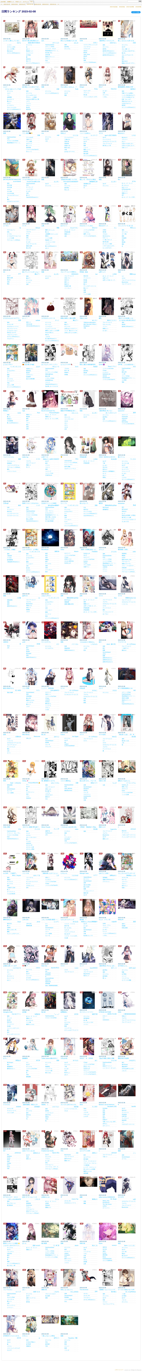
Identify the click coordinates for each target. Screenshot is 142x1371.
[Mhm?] (108, 75)
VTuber (105, 370)
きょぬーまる (125, 521)
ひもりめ (114, 1060)
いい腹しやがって (107, 239)
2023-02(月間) (130, 7)
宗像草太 (28, 1346)
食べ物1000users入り (51, 338)
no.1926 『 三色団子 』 (10, 873)
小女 (46, 141)
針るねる (75, 921)
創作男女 (66, 46)
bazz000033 (93, 968)
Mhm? (101, 87)
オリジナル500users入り (128, 479)
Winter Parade (45, 827)
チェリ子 (56, 829)
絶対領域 (28, 147)
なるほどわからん (126, 103)
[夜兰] (108, 626)
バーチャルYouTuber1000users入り (33, 149)
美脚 (85, 60)
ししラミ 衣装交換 (47, 688)
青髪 (46, 469)
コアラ (28, 101)
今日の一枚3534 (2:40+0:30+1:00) (108, 457)
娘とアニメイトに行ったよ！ (31, 272)
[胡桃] (12, 584)
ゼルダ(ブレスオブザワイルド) (14, 201)
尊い (27, 839)
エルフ (5, 87)
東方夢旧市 (10, 1205)
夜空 (46, 571)
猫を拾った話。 (126, 740)
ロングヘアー (125, 469)
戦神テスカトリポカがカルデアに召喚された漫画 (31, 503)
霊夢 (62, 596)
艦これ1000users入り (51, 246)
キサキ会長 (102, 734)
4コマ (65, 521)
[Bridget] (88, 75)
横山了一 (37, 274)
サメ (8, 372)
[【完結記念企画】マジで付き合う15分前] (69, 167)
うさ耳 (85, 648)
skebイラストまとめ (28, 1151)
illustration (48, 974)
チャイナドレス (107, 139)
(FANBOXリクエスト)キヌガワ (12, 1336)
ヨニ (115, 228)
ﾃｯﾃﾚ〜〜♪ (105, 238)
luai (96, 274)
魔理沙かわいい (11, 1068)
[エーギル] (12, 214)
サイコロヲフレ (46, 642)
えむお (66, 427)
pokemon (28, 843)
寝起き (123, 1253)
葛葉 (65, 833)
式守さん (105, 1123)
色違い (123, 887)
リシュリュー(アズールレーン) (129, 569)
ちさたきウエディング (67, 919)
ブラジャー (125, 139)
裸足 (123, 57)
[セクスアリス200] (88, 1139)
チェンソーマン (68, 464)
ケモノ (28, 796)
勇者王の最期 (125, 698)
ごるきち (56, 1291)
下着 (104, 463)
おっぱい (105, 90)
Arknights (124, 1114)
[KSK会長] (88, 676)
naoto (19, 413)
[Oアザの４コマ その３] (12, 1185)
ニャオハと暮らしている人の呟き (12, 40)
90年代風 (9, 187)
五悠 (104, 785)
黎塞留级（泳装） (123, 549)
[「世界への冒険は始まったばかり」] (88, 537)
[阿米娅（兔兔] (88, 260)
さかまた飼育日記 (69, 561)
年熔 (8, 507)
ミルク (28, 706)
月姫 (85, 328)
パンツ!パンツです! (50, 242)
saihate (38, 320)
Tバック (105, 931)
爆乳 (8, 469)
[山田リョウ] (108, 260)
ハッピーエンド (49, 1113)
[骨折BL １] (50, 1093)
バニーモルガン (8, 1289)
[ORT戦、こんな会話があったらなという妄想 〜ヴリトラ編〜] (127, 352)
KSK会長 (82, 688)
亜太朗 (134, 736)
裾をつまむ (48, 1072)
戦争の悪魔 (67, 466)
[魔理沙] (108, 491)
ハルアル (47, 793)
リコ (8, 95)
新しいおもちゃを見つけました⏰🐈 (127, 40)
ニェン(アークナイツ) (12, 513)
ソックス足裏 (10, 238)
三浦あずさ (67, 139)
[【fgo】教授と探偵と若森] (108, 1046)
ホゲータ (124, 879)
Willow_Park (106, 1200)
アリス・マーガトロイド (90, 1161)
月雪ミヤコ (67, 278)
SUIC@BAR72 (54, 690)
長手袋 (28, 1302)
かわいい (28, 105)
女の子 (123, 47)
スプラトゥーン (30, 792)
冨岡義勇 (105, 877)
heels (8, 1166)
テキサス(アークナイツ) (128, 1124)
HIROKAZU (74, 274)
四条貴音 (66, 143)
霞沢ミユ (66, 282)
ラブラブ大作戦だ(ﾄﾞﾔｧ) (128, 97)
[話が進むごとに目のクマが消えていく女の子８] (31, 75)
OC (4, 272)
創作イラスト (67, 1258)
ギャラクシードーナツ (86, 1012)
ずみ (19, 829)
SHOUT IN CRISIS (86, 1058)
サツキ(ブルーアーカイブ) (71, 694)
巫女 (85, 650)
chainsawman (68, 460)
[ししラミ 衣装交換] (50, 676)
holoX (123, 790)
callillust (124, 420)
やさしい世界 (10, 385)
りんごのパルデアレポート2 (126, 873)
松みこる (94, 1245)
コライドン (125, 881)
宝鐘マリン (29, 139)
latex (8, 1161)
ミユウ (38, 505)
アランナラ (48, 746)
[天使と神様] (12, 815)
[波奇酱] (31, 1000)
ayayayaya (121, 503)
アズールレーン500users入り (52, 1168)
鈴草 (27, 1340)
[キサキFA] (127, 1185)
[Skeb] (88, 1093)
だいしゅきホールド (31, 95)
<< (1, 4)
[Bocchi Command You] (50, 399)
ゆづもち (75, 1060)
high (8, 1168)
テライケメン (106, 881)
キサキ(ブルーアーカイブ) (109, 141)
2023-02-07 (22, 4)
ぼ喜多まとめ (45, 1197)
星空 (46, 555)
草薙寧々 (66, 372)
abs (46, 971)
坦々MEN (18, 690)
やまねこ (94, 690)
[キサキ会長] (108, 723)
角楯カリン (105, 328)
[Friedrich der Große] (50, 1139)
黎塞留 (123, 555)
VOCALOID (29, 324)
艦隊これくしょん (50, 230)
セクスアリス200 (85, 1151)
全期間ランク (10, 1)
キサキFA (121, 1197)
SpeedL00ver (55, 967)
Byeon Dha (55, 1153)
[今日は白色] (69, 1046)
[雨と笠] (50, 723)
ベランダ (66, 1350)
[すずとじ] (31, 1324)
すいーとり (48, 324)
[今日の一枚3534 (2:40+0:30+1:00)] (108, 445)
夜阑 (104, 655)
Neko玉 (114, 736)
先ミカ (28, 467)
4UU (134, 366)
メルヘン (47, 467)
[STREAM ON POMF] (108, 1000)
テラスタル (6, 1104)
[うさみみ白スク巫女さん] (88, 630)
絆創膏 (85, 1261)
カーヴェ (124, 1158)
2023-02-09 (38, 4)
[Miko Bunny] (31, 723)
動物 (8, 374)
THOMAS (94, 551)
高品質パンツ (29, 51)
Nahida (85, 790)
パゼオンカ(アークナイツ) (128, 835)
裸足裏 (123, 242)
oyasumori (121, 410)
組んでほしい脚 (11, 1265)
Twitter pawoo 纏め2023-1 (49, 1058)
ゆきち (19, 43)
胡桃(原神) (9, 600)
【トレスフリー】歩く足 (125, 225)
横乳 (27, 418)
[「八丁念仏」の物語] (12, 537)
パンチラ (47, 244)
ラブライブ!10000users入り (90, 62)
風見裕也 (28, 370)
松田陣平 (28, 376)
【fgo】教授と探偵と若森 (106, 1058)
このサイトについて (119, 1369)
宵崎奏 (66, 374)
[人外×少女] (31, 905)
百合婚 (66, 938)
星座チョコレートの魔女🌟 (11, 1243)
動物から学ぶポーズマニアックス (129, 63)
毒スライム (121, 457)
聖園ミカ (28, 465)
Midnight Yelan (84, 873)
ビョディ (56, 921)
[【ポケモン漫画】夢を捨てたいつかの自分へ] (31, 815)
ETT (19, 274)
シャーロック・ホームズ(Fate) (110, 1068)
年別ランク (18, 1)
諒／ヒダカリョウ (111, 413)
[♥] (127, 1090)
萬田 (19, 459)
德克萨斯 (124, 1120)
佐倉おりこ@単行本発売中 (51, 459)
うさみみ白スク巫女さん (87, 642)
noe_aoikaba (74, 1291)
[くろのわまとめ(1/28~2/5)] (69, 815)
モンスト (28, 883)
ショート (86, 147)
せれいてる (36, 875)
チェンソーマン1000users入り (71, 462)
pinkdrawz (18, 1153)
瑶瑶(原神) (9, 785)
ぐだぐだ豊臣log (66, 781)
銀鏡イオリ (67, 1160)
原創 (46, 565)
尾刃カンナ (86, 975)
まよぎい (56, 181)
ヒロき (134, 135)
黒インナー (29, 145)
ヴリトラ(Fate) (126, 376)
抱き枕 (28, 107)
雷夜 (38, 135)
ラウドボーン (87, 1297)
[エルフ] (12, 75)
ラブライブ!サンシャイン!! (90, 44)
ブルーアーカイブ (107, 143)
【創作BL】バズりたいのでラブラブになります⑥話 (108, 40)
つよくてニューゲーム (108, 1304)
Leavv (76, 968)
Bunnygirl (28, 653)
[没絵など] (69, 121)
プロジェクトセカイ (50, 1293)
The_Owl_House (107, 1204)
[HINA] (127, 1000)
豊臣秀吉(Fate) (68, 790)
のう (58, 644)
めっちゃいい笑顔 (107, 243)
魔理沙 (101, 503)
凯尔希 (9, 1020)
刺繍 (8, 1261)
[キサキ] (108, 121)
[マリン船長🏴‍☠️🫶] (31, 121)
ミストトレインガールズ (13, 1348)
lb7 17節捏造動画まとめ (125, 688)
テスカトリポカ (30, 513)
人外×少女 (25, 919)
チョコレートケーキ (50, 328)
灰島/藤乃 (37, 1106)
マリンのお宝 (29, 137)
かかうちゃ (55, 1106)
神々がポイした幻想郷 (89, 1169)
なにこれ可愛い (11, 49)
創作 (46, 463)
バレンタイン (10, 1251)
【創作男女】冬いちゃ (105, 410)
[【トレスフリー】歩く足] (127, 214)
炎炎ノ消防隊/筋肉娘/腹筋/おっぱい (52, 985)
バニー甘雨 (25, 688)
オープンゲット (11, 891)
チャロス (37, 829)
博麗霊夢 (66, 602)
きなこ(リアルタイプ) (127, 55)
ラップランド (125, 1118)
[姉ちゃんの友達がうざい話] (69, 29)
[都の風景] (50, 1230)
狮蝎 (8, 931)
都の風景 (44, 1243)
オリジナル (29, 45)
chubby (9, 1163)
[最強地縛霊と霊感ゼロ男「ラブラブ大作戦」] (127, 75)
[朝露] (69, 1320)
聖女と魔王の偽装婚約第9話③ (88, 364)
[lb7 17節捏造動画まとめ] (127, 674)
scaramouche (87, 796)
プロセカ (105, 234)
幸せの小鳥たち (49, 332)
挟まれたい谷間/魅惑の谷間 (110, 471)
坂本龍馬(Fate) (49, 380)
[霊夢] (69, 584)
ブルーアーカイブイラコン (129, 280)
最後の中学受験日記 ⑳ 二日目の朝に (69, 410)
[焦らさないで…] (88, 491)
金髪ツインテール (30, 1298)
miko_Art (28, 738)
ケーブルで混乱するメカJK (126, 1289)
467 (4, 1151)
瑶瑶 (4, 781)
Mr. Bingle (114, 1199)
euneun (114, 1245)
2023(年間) (138, 7)
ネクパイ (28, 240)
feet (8, 1154)
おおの (38, 366)
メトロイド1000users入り (109, 933)
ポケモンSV (10, 324)
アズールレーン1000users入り (14, 240)
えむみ (66, 421)
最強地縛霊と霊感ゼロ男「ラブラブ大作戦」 (127, 87)
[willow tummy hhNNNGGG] (108, 1184)
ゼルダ (9, 189)
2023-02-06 (14, 4)
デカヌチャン (10, 338)
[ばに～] (31, 1278)
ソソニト (47, 62)
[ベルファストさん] (12, 445)
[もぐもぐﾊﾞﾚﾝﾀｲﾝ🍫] (69, 350)
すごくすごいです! (88, 1022)
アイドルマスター (69, 137)
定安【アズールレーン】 (29, 1197)
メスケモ (86, 1112)
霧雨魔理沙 (105, 509)
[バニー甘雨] (31, 676)
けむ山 (115, 690)
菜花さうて (94, 783)
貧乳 (27, 1070)
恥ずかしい (67, 1072)
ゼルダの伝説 (10, 193)
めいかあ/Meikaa (130, 1291)
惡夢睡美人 (64, 1012)
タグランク (26, 1)
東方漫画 (86, 1159)
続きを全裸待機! (30, 378)
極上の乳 (28, 248)
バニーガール (87, 46)
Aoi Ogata (75, 736)
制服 (123, 972)
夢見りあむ (67, 147)
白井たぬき (132, 968)
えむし (66, 425)
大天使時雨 (10, 421)
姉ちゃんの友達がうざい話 (69, 40)
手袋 (27, 1074)
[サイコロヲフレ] (50, 630)
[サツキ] (31, 214)
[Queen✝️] (108, 352)
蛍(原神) (66, 1297)
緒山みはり (121, 133)
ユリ (123, 1122)
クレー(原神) (10, 792)
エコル (38, 459)
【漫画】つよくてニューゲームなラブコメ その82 (108, 1289)
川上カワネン (74, 228)
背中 (27, 420)
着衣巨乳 (28, 59)
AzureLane (29, 1205)
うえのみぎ (75, 875)
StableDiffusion (88, 877)
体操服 (28, 609)
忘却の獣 (47, 54)
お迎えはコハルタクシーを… (71, 328)
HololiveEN (125, 416)
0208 (81, 40)
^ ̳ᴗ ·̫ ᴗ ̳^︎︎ (56, 1014)
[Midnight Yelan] (88, 861)
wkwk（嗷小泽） (112, 644)
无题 (119, 272)
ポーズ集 (124, 234)
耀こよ (104, 978)
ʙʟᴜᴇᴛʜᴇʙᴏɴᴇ (17, 181)
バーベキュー (67, 288)
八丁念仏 (9, 557)
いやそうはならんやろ (108, 246)
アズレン (28, 1207)
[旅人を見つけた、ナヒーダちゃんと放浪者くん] (88, 769)
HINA (119, 1012)
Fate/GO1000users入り (32, 197)
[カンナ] (88, 954)
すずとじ (25, 1336)
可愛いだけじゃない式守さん (110, 1121)
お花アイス (44, 457)
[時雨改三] (12, 399)
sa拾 (134, 1199)
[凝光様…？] (88, 908)
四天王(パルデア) (11, 332)
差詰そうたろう (112, 320)
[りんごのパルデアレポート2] (127, 861)
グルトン (124, 883)
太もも (85, 1259)
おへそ (104, 473)
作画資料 (124, 238)
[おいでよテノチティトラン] (50, 352)
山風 (42, 225)
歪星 (134, 921)
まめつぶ (56, 736)
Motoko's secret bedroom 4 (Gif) (108, 1104)
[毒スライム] (127, 441)
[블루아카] (31, 582)
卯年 (27, 887)
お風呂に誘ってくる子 (10, 966)
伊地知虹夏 (67, 232)
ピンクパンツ (29, 53)
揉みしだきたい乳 (11, 929)
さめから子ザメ (46, 596)
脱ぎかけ (105, 469)
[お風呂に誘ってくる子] (12, 954)
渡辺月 (85, 56)
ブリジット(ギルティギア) (90, 97)
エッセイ (28, 282)
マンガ (28, 833)
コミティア (48, 471)
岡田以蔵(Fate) (49, 374)
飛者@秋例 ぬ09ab (111, 505)
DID (104, 1116)
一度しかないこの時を (48, 1336)
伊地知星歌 (86, 610)
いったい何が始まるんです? (129, 95)
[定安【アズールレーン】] (31, 1185)
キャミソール (10, 978)
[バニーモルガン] (12, 1278)
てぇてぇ (28, 103)
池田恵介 (133, 89)
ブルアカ (28, 231)
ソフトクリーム (68, 523)
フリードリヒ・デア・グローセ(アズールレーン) (52, 1166)
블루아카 (25, 596)
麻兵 (19, 505)
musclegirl (48, 973)
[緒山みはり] (127, 121)
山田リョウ (102, 272)
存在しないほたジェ (67, 1289)
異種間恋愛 (29, 925)
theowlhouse (106, 1202)
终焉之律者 (125, 927)
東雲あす (18, 1060)
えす (58, 875)
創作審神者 (10, 559)
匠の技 (28, 568)
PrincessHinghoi (54, 412)
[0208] (88, 24)
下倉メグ (105, 1156)
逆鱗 (62, 1243)
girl (65, 742)
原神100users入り (107, 657)
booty (8, 1159)
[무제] (69, 1139)
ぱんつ (28, 49)
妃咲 (4, 734)
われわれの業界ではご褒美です (33, 99)
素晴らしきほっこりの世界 (52, 330)
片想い (47, 1119)
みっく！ (25, 318)
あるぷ (95, 42)
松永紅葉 (114, 459)
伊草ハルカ (48, 789)
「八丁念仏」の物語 (9, 549)
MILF (104, 1118)
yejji (58, 135)
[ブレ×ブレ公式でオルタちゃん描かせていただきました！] (69, 1093)
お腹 (85, 1263)
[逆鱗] (69, 1231)
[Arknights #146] (12, 1000)
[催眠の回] (50, 1278)
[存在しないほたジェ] (69, 1278)
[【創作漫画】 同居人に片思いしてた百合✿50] (31, 1093)
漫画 (65, 44)
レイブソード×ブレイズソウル (71, 1108)
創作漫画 (105, 976)
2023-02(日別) (113, 7)
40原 (134, 43)
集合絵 (85, 52)
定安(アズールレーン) (31, 1211)
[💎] (69, 1185)
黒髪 (65, 95)
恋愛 (104, 419)
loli (27, 788)
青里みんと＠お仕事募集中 (89, 921)
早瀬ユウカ (29, 605)
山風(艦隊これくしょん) (51, 234)
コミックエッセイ (69, 419)
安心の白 (105, 467)
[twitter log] (31, 445)
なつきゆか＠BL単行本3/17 (127, 320)
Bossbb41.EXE (112, 1106)
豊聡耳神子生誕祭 (123, 1058)
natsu (76, 829)
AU (20, 135)
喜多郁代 (47, 1205)
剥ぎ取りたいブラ (88, 935)
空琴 (96, 1291)
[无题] (127, 260)
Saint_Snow (87, 54)
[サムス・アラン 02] (108, 906)
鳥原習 (95, 366)
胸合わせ (124, 650)
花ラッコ (114, 968)
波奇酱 (24, 1012)
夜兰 (27, 647)
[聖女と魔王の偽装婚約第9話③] (88, 352)
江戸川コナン (29, 374)
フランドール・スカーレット (90, 1163)
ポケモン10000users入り (13, 53)
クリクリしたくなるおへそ (129, 519)
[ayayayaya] (127, 491)
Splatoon (28, 798)
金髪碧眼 (9, 97)
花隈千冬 (47, 831)
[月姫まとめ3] (88, 306)
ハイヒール (125, 604)
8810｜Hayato (16, 875)
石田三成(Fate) (68, 788)
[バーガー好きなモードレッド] (31, 167)
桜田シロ (28, 1158)
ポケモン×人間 (30, 847)
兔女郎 (85, 282)
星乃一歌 (66, 370)
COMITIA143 (48, 475)
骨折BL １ (44, 1104)
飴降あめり (113, 875)
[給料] (88, 584)
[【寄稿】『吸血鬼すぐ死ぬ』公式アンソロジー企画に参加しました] (88, 812)
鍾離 (81, 1197)
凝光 (85, 927)
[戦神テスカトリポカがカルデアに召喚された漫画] (31, 491)
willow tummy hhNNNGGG (107, 1197)
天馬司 (104, 230)
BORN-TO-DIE (112, 1014)
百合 (85, 507)
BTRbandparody (126, 189)
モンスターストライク (32, 881)
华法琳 (9, 1026)
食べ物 (85, 1020)
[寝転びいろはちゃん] (127, 766)
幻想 (46, 567)
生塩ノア (28, 607)
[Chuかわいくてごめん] (88, 214)
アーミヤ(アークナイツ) (90, 286)
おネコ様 (124, 1251)
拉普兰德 (124, 1116)
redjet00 (114, 921)
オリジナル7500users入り (33, 63)
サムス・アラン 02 (104, 919)
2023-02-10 (45, 4)
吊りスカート (10, 976)
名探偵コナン (29, 368)
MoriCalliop (125, 422)
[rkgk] (31, 399)
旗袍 (85, 702)
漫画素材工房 (93, 181)
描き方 (85, 185)
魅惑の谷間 (29, 246)
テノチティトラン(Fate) (51, 372)
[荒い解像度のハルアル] (50, 769)
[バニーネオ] (31, 861)
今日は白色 (64, 1058)
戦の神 (43, 1012)
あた (96, 1060)
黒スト (85, 58)
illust (65, 1256)
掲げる (47, 334)
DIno (76, 459)
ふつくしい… (10, 1307)
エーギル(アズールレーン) (14, 236)
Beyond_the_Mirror (108, 565)
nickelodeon (106, 1020)
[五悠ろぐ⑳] (108, 769)
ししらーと (48, 705)
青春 (104, 1300)
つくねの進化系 (11, 893)
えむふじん (75, 413)
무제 (62, 1151)
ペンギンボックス (15, 366)
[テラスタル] (12, 1093)
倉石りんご (125, 885)
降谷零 (28, 372)
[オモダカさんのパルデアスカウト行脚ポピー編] (12, 306)
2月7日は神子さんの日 (128, 1068)
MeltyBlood (86, 326)
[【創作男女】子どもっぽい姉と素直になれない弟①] (108, 954)
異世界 (85, 372)
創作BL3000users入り (108, 51)
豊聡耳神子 (125, 1066)
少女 (8, 647)
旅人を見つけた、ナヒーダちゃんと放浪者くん (88, 781)
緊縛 (104, 1112)
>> (58, 4)
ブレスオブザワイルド (13, 195)
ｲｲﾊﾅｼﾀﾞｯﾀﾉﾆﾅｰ (49, 795)
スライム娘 (125, 467)
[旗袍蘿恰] (31, 1044)
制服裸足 (47, 1066)
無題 (42, 87)
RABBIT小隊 (67, 286)
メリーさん (75, 644)
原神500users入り (107, 659)
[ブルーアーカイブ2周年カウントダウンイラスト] (69, 256)
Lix (39, 598)
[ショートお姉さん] (88, 121)
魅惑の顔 (86, 893)
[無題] (50, 75)
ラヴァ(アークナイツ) (12, 515)
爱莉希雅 (105, 1255)
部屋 (65, 1348)
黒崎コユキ (102, 827)
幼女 (27, 794)
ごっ (134, 1153)
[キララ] (88, 723)
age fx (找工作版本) (111, 135)
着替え (104, 477)
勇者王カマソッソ (50, 56)
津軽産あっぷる (131, 875)
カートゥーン (106, 1208)
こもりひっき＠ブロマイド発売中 (12, 1245)
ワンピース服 (48, 1070)
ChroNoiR (67, 839)
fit (45, 976)
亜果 (134, 412)
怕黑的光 (37, 1014)
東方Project (106, 507)
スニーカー (29, 975)
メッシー (105, 326)
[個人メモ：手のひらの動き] (88, 167)
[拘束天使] (88, 1231)
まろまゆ (28, 977)
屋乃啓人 (114, 1291)
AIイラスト (86, 879)
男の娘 (85, 94)
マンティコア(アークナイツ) (14, 933)
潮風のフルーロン (126, 563)
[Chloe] (69, 537)
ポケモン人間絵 (30, 849)
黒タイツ (86, 288)
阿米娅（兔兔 (84, 272)
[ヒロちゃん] (69, 861)
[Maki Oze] (50, 954)
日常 (8, 376)
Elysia (100, 1243)
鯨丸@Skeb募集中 (53, 505)
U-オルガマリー (49, 513)
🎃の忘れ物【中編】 (28, 364)
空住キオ (94, 228)
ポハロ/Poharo (131, 644)
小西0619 (18, 736)
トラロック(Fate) (49, 378)
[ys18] (31, 630)
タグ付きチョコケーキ (48, 318)
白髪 (65, 1018)
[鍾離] (88, 1181)
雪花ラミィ (48, 694)
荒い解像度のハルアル (48, 781)
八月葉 (19, 598)
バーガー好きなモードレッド (31, 179)
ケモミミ (47, 707)
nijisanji (105, 376)
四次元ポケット (103, 225)
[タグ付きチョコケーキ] (50, 306)
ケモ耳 (47, 709)
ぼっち (24, 1243)
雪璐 (58, 228)
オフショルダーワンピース (71, 1030)
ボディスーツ (106, 1125)
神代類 (104, 232)
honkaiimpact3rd (107, 1258)
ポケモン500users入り (89, 1299)
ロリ (123, 276)
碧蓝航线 (9, 463)
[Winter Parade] (50, 811)
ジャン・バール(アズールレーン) (129, 565)
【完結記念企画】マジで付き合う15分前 (69, 179)
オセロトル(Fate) (49, 1253)
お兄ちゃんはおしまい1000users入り (129, 145)
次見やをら (113, 43)
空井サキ (66, 280)
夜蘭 (104, 650)
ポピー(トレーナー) (12, 328)
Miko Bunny (25, 734)
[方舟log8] (12, 488)
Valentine (9, 1253)
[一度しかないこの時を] (50, 1319)
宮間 (19, 320)
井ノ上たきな (67, 927)
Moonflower (45, 549)
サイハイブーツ (11, 1305)
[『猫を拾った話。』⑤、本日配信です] (127, 723)
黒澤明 (123, 105)
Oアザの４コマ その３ (10, 1197)
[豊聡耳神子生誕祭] (127, 1046)
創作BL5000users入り (108, 55)
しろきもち (94, 644)
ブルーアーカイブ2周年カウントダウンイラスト (69, 272)
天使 (65, 841)
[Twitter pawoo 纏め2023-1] (50, 1046)
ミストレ (9, 1346)
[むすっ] (12, 1046)
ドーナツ (86, 1024)
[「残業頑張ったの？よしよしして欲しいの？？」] (50, 861)
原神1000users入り (12, 606)
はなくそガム (55, 783)
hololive (86, 561)
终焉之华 (120, 919)
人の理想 (124, 380)
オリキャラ (10, 881)
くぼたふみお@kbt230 (14, 1199)
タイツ (9, 753)
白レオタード (10, 99)
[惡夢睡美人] (69, 1000)
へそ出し (105, 97)
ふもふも (124, 1070)
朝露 (62, 1336)
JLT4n (134, 181)
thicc (8, 1165)
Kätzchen (114, 89)
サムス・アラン (107, 925)
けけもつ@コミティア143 (13, 89)
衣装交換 (124, 567)
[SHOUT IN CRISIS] (88, 1046)
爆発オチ (47, 797)
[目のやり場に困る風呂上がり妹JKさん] (31, 29)
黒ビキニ (9, 101)
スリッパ (66, 1346)
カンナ (82, 966)
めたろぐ (94, 320)
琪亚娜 (123, 925)
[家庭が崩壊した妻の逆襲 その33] (69, 306)
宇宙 (46, 1346)
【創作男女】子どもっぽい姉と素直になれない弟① (108, 966)
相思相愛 (86, 1173)
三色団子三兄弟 (11, 887)
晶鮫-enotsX (36, 1245)
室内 (65, 1344)
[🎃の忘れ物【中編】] (31, 352)
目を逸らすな (48, 52)
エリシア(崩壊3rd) (107, 1260)
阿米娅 (85, 280)
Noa (115, 598)
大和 (19, 551)
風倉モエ (66, 284)
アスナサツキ (122, 642)
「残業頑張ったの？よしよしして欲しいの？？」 (50, 873)
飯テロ (28, 195)
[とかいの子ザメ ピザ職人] (31, 537)
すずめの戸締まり (30, 1342)
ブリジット (86, 92)
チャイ (57, 320)
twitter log (25, 457)
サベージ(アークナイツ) (13, 1034)
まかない (28, 570)
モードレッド (29, 187)
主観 (85, 800)
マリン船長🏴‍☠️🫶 (27, 133)
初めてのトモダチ (50, 519)
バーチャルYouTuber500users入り (52, 885)
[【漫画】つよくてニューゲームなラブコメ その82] (108, 1278)
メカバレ (124, 1300)
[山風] (50, 214)
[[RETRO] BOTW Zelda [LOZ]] (12, 167)
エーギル (6, 225)
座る (8, 1257)
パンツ (28, 422)
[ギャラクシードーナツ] (88, 1000)
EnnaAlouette (106, 377)
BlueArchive (125, 282)
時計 (123, 59)
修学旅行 (47, 1344)
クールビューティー (89, 891)
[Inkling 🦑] (31, 769)
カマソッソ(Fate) (49, 46)
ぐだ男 (123, 374)
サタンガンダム (107, 324)
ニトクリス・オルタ (50, 48)
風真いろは (125, 786)
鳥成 (134, 505)
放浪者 (47, 742)
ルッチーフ (94, 135)
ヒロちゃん (64, 873)
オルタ (66, 1110)
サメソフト (64, 503)
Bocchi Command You (48, 410)
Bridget (82, 87)
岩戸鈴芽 (28, 1344)
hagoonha (113, 829)
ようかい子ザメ (8, 364)
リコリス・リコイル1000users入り (71, 936)
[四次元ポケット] (108, 214)
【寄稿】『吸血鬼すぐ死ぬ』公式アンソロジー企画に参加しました (88, 827)
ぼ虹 (65, 236)
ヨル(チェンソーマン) (70, 468)
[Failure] (69, 723)
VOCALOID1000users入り (33, 326)
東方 (123, 507)
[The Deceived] (88, 1275)
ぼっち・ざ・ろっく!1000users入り (129, 197)
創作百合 (86, 509)
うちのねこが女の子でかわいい (129, 51)
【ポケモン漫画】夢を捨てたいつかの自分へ (31, 827)
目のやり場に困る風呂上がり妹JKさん (31, 40)
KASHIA (18, 1106)
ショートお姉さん (85, 133)
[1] (127, 815)
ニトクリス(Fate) (107, 561)
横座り (47, 236)
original (66, 744)
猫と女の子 (125, 1255)
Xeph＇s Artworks (15, 783)
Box (119, 179)
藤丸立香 (47, 376)
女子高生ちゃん (122, 966)
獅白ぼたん (48, 703)
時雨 (8, 414)
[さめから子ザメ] (50, 584)
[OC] (12, 260)
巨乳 (85, 143)
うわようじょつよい (12, 334)
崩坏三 (123, 923)
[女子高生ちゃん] (127, 954)
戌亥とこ (47, 877)
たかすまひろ (17, 968)
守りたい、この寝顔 (31, 97)
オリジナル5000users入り (14, 109)
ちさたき (66, 930)
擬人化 (123, 53)
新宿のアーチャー (107, 1066)
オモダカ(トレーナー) (12, 326)
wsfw (134, 551)
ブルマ (28, 611)
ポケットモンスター (31, 837)
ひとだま (75, 135)
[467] (12, 1139)
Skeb (8, 646)
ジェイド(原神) (68, 1299)
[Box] (127, 167)
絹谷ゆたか (36, 1153)
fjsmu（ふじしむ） (130, 1245)
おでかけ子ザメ (11, 370)
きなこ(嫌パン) (126, 49)
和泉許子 (105, 1119)
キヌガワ (9, 1350)
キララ (82, 734)
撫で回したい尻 (107, 145)
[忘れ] (50, 24)
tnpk (96, 598)
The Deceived (84, 1289)
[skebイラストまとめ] (31, 1138)
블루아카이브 (67, 1158)
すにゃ (57, 1199)
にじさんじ (86, 232)
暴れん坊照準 (29, 519)
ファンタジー (10, 381)
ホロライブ (29, 143)
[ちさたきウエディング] (69, 908)
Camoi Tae (75, 1199)
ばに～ (24, 1289)
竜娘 (123, 382)
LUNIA (115, 274)
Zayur (19, 921)
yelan (27, 649)
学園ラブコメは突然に (127, 93)
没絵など (63, 133)
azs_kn (76, 43)
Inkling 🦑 (25, 781)
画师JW (57, 551)
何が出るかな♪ (106, 236)
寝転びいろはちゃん (124, 781)
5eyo (38, 412)
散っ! (8, 889)
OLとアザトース (11, 1203)
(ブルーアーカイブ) (31, 244)
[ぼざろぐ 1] (69, 214)
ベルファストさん (8, 457)
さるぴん (37, 89)
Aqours (85, 50)
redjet (104, 923)
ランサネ (133, 459)
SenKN (133, 1106)
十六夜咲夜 (86, 1165)
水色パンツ (125, 147)
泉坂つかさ (36, 1291)
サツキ (24, 225)
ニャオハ (9, 45)
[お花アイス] (50, 445)
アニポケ (28, 841)
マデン (38, 690)
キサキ (101, 133)
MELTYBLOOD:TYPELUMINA (90, 324)
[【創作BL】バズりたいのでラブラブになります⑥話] (108, 29)
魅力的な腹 (105, 241)
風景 (46, 553)
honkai (104, 1253)
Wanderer (86, 788)
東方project (125, 509)
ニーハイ (124, 976)
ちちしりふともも (11, 107)
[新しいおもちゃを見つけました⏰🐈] (127, 29)
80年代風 (9, 185)
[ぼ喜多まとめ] (50, 1185)
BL (46, 1121)
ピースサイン (10, 105)
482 (134, 690)
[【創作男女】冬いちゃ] (108, 398)
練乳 (100, 318)
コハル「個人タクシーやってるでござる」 (71, 330)
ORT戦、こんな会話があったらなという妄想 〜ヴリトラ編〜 (127, 364)
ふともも (124, 477)
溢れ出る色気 (87, 885)
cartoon (105, 1206)
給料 (81, 596)
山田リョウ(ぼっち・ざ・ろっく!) (110, 280)
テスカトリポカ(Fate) (12, 140)
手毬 (8, 383)
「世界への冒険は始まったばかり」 (88, 549)
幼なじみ (66, 189)
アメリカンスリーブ (108, 612)
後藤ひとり (125, 193)
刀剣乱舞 (9, 555)
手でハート (29, 151)
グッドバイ (125, 191)
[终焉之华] (127, 904)
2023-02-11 (53, 4)
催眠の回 (44, 1289)
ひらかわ (114, 551)
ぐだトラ (47, 382)
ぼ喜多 (47, 1203)
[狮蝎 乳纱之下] (12, 908)
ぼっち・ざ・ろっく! (127, 183)
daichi (76, 1245)
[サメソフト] (69, 491)
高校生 (47, 1117)
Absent (76, 551)
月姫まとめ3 (83, 318)
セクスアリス (87, 1157)
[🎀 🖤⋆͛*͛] (31, 954)
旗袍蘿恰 (25, 1058)
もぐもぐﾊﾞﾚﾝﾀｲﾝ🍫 (66, 364)
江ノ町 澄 (56, 1245)
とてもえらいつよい (12, 330)
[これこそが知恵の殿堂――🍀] (50, 904)
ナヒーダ (47, 744)
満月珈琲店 (86, 1018)
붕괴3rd (105, 1249)
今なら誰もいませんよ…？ (69, 87)
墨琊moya (133, 274)
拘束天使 (82, 1243)
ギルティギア (87, 90)
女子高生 (28, 55)
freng (95, 89)
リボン (85, 1253)
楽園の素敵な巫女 (69, 604)
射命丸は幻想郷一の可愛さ (129, 515)
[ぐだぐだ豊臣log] (69, 766)
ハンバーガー (29, 189)
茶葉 (96, 505)
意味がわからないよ (127, 101)
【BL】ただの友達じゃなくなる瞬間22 (127, 318)
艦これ (47, 232)
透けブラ (28, 61)
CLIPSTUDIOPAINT (69, 745)
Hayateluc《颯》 (73, 1338)
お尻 (123, 475)
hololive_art (67, 563)
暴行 (8, 1030)
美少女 (9, 280)
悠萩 (58, 1060)
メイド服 (28, 1022)
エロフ (9, 103)
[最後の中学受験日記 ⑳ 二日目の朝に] (69, 399)
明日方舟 (86, 276)
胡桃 (4, 596)
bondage (105, 1108)
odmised (133, 829)
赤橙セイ (94, 1153)
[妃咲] (12, 723)
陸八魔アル (48, 791)
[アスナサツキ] (127, 630)
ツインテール (125, 978)
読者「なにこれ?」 (127, 99)
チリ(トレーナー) (11, 1110)
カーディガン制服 (126, 980)
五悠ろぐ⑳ (102, 781)
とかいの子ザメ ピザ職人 (30, 549)
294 (77, 1153)
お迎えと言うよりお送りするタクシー (71, 332)
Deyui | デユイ (112, 366)
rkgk (23, 410)
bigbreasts (48, 981)
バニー (28, 879)
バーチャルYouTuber (89, 230)
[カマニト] (108, 537)
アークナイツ (87, 278)
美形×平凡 (48, 1115)
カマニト (47, 58)
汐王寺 (76, 1014)
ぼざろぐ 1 (64, 225)
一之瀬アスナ (125, 648)
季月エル (133, 228)
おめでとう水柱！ (104, 873)
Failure (63, 734)
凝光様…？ (83, 919)
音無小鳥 (66, 141)
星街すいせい (87, 1066)
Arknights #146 (7, 1012)
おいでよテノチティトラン (49, 364)
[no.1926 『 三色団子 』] (12, 861)
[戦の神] (50, 1000)
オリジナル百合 (88, 511)
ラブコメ (105, 1302)
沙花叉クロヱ (67, 559)
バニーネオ (25, 873)
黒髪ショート (87, 149)
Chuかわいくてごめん (86, 225)
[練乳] (108, 306)
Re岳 (76, 89)
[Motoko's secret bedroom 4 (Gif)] (108, 1090)
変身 (46, 616)
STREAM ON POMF (105, 1012)
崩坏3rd (105, 1247)
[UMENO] (12, 630)
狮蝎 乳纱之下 (7, 919)
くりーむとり (48, 326)
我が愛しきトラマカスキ (51, 386)
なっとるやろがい (107, 248)
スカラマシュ (87, 794)
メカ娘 (123, 1293)
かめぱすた (132, 1060)
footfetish (9, 1156)
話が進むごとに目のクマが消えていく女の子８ (31, 87)
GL (27, 1118)
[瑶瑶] (12, 769)
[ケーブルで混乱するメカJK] (127, 1278)
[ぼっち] (31, 1231)
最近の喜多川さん (8, 688)
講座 (123, 236)
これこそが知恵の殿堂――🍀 (50, 919)
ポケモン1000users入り (13, 336)
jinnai (38, 921)
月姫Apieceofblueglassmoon (90, 322)
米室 (58, 89)
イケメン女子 (10, 1112)
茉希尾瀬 (47, 983)
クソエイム (29, 517)
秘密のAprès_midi (126, 559)
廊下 (123, 195)
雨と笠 (43, 734)
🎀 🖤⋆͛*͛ (25, 966)
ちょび (115, 783)
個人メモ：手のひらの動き (88, 179)
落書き (47, 559)
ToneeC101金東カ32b (33, 181)
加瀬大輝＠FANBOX (34, 43)
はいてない (105, 614)
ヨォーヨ (9, 790)
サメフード (48, 614)
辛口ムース (55, 366)
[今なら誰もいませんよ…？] (69, 75)
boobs (8, 1158)
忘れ (42, 40)
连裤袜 (9, 927)
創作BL (104, 49)
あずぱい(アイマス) (69, 151)
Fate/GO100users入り (13, 838)
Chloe (62, 549)
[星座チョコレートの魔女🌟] (12, 1231)
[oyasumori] (127, 399)
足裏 (85, 292)
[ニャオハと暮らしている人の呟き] (12, 29)
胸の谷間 (86, 153)
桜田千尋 (94, 1014)
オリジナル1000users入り (109, 53)
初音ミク (28, 322)
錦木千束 (66, 925)
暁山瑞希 (47, 1296)
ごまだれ (47, 336)
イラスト (47, 465)
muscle (47, 969)
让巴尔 (123, 557)
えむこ (66, 423)
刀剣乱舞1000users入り (13, 561)
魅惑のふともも (30, 700)
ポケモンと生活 (11, 47)
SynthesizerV (48, 833)
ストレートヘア (126, 471)
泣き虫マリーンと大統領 (48, 503)
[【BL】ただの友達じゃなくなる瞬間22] (127, 306)
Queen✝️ (102, 364)
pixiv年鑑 (3, 1)
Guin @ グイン (16, 1014)
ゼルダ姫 (9, 191)
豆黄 (77, 783)
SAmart (38, 228)
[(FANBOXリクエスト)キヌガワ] (12, 1324)
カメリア (18, 1291)
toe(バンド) (125, 187)
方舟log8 (6, 503)
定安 (27, 1201)
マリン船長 (29, 141)
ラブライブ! (87, 48)
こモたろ (37, 1199)
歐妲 (65, 1026)
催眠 (27, 235)
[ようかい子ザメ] (12, 352)
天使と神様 (6, 827)
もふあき (94, 1106)
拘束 (104, 1110)
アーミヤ (9, 1018)
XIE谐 (38, 644)
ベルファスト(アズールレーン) (14, 465)
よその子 (86, 1116)
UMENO (5, 642)
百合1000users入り (89, 515)
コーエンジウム (131, 783)
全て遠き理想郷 (49, 521)
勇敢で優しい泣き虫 (50, 517)
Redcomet (37, 736)
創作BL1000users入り (127, 326)
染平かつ (56, 1338)
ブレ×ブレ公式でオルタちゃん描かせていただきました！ (69, 1104)
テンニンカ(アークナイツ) (128, 837)
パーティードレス (11, 471)
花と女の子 (67, 934)
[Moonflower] (50, 537)
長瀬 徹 (76, 1106)
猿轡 (104, 1114)
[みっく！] (31, 306)
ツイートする (135, 12)
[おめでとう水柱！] (108, 861)
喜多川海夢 (10, 692)
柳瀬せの (94, 1199)
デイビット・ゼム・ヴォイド (14, 833)
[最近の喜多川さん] (12, 676)
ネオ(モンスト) (30, 885)
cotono (38, 967)
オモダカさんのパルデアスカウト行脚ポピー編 (12, 318)
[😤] (69, 445)
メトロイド (105, 927)
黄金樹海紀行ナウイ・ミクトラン (52, 50)
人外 (123, 742)
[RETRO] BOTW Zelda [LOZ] (12, 179)
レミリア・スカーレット (90, 1167)
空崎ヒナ (124, 1016)
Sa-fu (76, 366)
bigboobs (47, 980)
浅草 (27, 284)
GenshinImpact (30, 646)
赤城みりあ (67, 145)
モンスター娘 (125, 463)
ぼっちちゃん (125, 185)
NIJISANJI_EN (106, 374)
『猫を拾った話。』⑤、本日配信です (127, 734)
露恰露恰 (28, 1076)
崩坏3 (104, 1251)
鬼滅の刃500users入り (109, 879)
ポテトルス (55, 43)
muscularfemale (49, 978)
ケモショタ (86, 1114)
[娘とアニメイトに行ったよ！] (31, 260)
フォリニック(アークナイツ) (14, 1028)
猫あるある (10, 51)
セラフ (95, 875)
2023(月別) (122, 7)
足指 (8, 282)
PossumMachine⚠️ (34, 782)
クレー (47, 931)
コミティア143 (49, 473)
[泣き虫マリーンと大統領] (50, 491)
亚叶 (8, 1032)
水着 (104, 92)
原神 (8, 604)
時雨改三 (6, 410)
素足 (8, 199)
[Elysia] (108, 1231)
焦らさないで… (84, 503)
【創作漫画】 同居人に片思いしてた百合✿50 (31, 1104)
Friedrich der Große (47, 1151)
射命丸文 (124, 511)
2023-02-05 (7, 4)
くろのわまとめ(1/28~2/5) (68, 827)
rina (42, 133)
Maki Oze (44, 966)
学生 (46, 1342)
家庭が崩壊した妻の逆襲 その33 (69, 318)
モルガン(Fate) (11, 1297)
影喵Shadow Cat (131, 598)
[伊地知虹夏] (88, 445)
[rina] (50, 121)
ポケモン (28, 835)
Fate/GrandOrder (49, 44)
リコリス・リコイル (69, 923)
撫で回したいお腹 (126, 517)
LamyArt (47, 700)
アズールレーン (11, 230)
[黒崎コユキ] (108, 815)
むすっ (5, 1058)
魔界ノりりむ (87, 234)
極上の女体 (86, 887)
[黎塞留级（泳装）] (127, 537)
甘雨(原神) (29, 696)
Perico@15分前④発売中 (70, 181)
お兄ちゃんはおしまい (127, 143)
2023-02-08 (6, 39)
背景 (46, 557)
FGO (46, 60)
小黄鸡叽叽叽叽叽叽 (130, 1014)
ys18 (23, 642)
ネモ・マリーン (49, 511)
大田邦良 (105, 567)
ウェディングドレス (69, 932)
